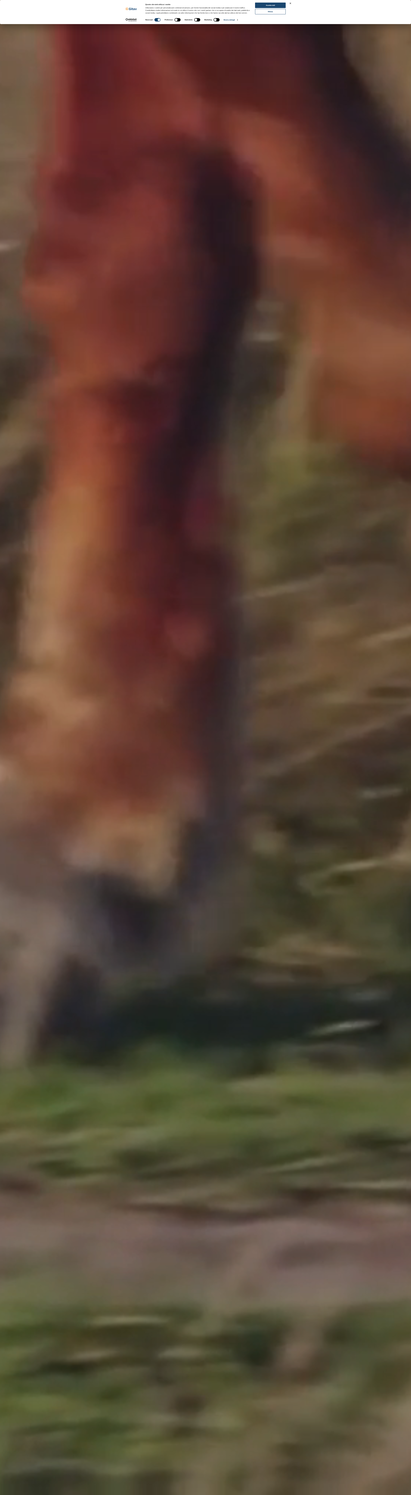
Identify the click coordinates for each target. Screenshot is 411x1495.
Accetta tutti (270, 5)
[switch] (177, 20)
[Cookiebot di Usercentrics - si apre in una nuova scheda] (131, 20)
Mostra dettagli (229, 20)
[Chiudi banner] (290, 3)
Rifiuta (270, 12)
